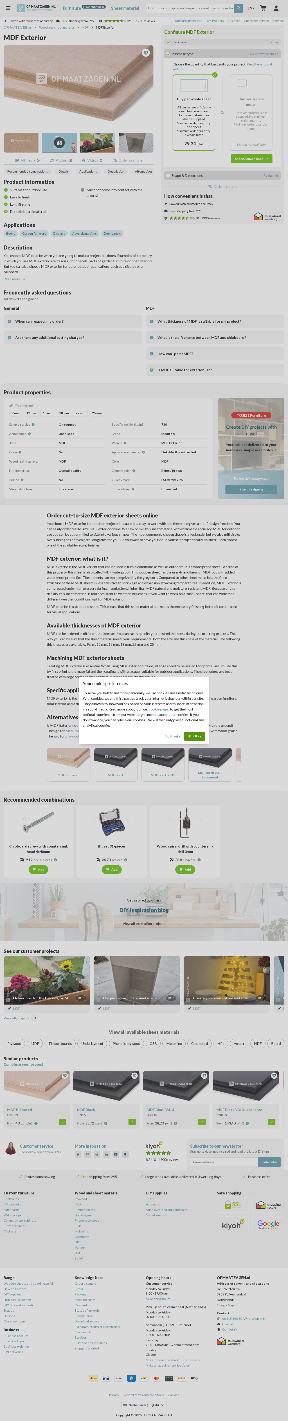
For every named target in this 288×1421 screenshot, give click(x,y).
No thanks (172, 736)
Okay (197, 736)
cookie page (158, 709)
